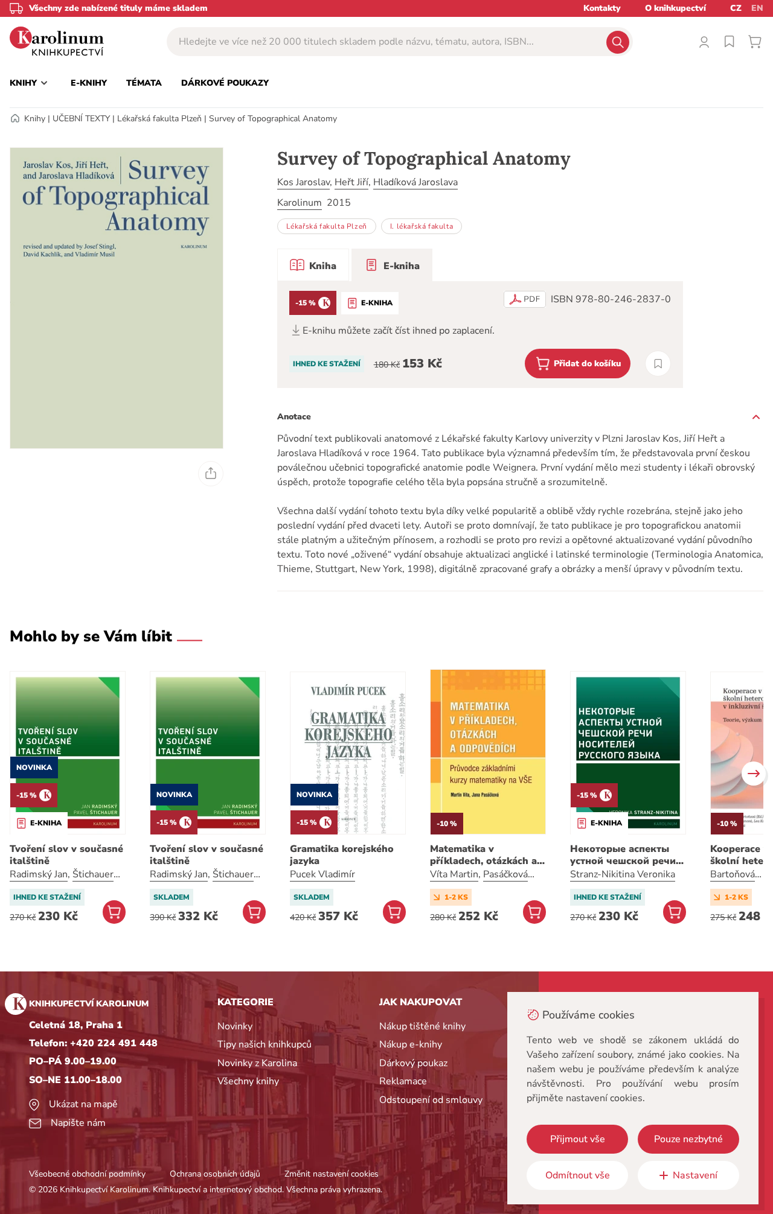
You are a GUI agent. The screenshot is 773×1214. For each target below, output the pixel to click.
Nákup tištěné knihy (422, 1026)
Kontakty (602, 8)
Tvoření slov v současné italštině (66, 855)
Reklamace (403, 1081)
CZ (736, 8)
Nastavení (695, 1175)
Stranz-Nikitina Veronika (622, 874)
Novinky (234, 1026)
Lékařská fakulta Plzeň (159, 118)
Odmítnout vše (577, 1175)
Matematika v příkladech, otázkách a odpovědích (483, 855)
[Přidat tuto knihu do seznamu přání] (658, 364)
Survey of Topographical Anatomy (273, 118)
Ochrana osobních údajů (215, 1174)
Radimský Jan (39, 874)
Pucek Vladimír (322, 874)
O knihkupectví (675, 8)
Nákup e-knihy (410, 1044)
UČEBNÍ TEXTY (81, 118)
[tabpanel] (480, 334)
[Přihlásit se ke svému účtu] (704, 41)
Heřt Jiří (351, 182)
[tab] (313, 265)
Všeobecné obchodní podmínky (87, 1174)
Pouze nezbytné (688, 1139)
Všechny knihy (248, 1081)
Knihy (34, 118)
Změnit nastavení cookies (331, 1174)
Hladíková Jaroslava (415, 182)
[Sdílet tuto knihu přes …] (210, 473)
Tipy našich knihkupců (264, 1044)
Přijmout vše (577, 1139)
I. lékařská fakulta (421, 226)
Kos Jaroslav (303, 182)
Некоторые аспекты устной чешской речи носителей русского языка (623, 855)
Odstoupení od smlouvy (431, 1100)
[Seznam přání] (729, 41)
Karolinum (299, 202)
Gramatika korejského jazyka (342, 855)
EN (757, 8)
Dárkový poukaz (413, 1063)
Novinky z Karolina (257, 1063)
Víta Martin (454, 874)
